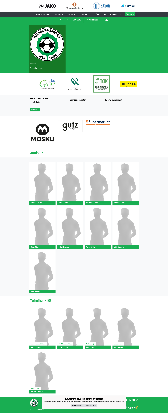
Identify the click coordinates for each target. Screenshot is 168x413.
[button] (42, 183)
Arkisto (131, 14)
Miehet (59, 14)
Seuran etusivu (43, 14)
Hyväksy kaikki (77, 405)
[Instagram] (136, 400)
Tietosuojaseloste (37, 410)
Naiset (71, 14)
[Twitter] (129, 400)
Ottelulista (34, 109)
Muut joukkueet (112, 14)
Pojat (83, 14)
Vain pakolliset (91, 405)
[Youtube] (133, 400)
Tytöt (95, 14)
